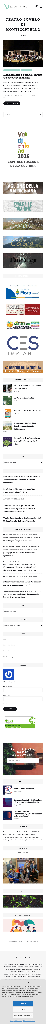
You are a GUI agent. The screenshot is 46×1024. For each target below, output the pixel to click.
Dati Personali (32, 942)
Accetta (23, 1003)
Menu (41, 6)
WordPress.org (8, 657)
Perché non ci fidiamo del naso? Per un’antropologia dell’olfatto (19, 490)
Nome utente (7, 686)
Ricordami (8, 704)
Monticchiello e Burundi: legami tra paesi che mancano (22, 76)
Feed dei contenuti (9, 645)
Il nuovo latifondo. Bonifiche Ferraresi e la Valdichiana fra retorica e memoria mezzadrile (22, 479)
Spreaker (29, 957)
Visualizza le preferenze (23, 1015)
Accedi (5, 639)
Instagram (20, 957)
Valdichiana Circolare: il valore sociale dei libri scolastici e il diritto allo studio (22, 519)
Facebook (16, 957)
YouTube (25, 957)
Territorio (26, 70)
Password (6, 695)
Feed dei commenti (9, 651)
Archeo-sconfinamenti (13, 499)
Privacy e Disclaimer (16, 1021)
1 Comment (6, 98)
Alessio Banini (7, 96)
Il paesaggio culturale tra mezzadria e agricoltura (20, 552)
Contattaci (23, 946)
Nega (23, 1009)
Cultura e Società (11, 70)
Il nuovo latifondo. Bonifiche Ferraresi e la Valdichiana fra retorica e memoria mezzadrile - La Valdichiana (21, 563)
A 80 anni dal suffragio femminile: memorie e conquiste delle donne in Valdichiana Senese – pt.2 (19, 508)
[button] (28, 982)
